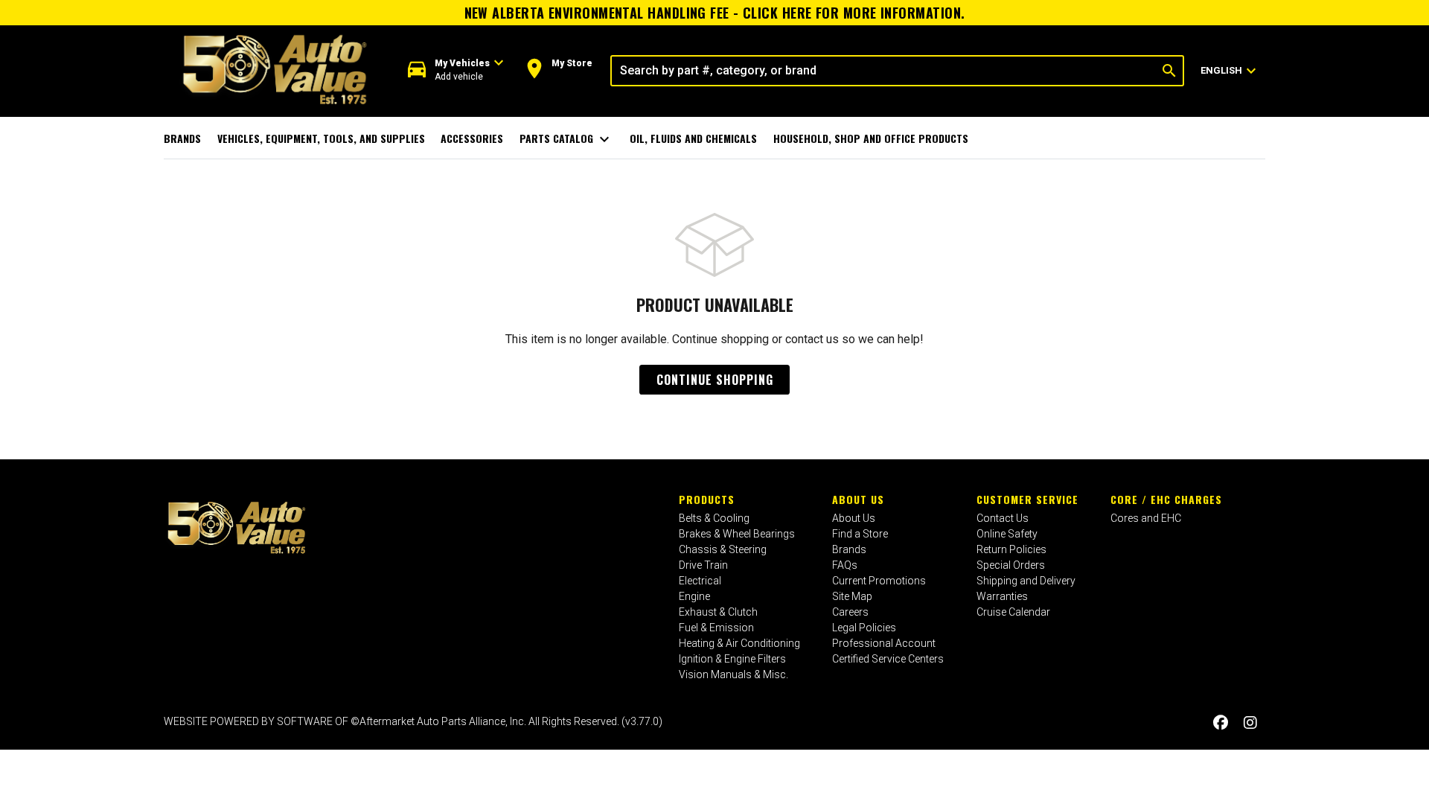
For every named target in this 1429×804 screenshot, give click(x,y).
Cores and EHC (1145, 518)
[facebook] (1220, 723)
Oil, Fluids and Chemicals (693, 138)
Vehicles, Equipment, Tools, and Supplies (321, 138)
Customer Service (1027, 499)
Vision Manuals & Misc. (733, 674)
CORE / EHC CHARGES (1166, 499)
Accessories (472, 138)
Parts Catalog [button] (567, 139)
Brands (182, 138)
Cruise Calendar (1013, 612)
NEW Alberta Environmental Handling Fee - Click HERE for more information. (714, 12)
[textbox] (884, 71)
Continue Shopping (714, 380)
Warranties (1002, 596)
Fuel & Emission (716, 628)
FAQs (844, 565)
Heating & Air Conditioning (739, 643)
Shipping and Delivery (1025, 581)
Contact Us (1002, 518)
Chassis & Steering (723, 549)
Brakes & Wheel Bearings (737, 534)
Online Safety (1007, 534)
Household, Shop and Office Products (870, 138)
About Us (858, 499)
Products (707, 499)
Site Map (852, 596)
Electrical (700, 581)
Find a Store (860, 534)
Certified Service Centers (888, 659)
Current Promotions (879, 581)
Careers (850, 612)
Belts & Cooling (714, 518)
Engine (694, 596)
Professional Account (884, 643)
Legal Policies (864, 628)
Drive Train (703, 565)
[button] (455, 70)
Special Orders (1010, 565)
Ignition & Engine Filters (732, 659)
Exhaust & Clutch (718, 612)
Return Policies (1011, 549)
